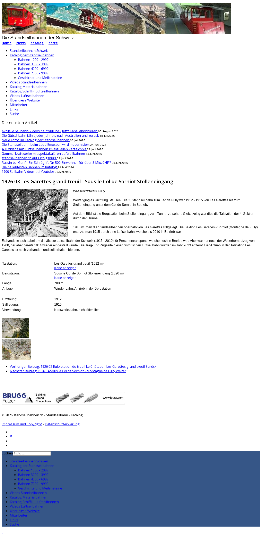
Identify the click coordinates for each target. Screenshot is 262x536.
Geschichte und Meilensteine (40, 77)
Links (14, 109)
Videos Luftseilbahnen (27, 95)
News (21, 43)
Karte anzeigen (65, 268)
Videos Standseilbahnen (28, 82)
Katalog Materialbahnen (28, 86)
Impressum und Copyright (22, 424)
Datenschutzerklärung (62, 424)
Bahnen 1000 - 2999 (33, 59)
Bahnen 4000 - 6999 (33, 68)
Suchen (7, 453)
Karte (53, 43)
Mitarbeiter (18, 104)
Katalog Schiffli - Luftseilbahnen (34, 91)
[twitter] (11, 436)
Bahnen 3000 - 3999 (33, 64)
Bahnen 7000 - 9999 (33, 73)
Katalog (37, 43)
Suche (14, 114)
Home (6, 43)
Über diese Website (25, 100)
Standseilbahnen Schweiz (29, 50)
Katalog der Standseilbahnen (32, 55)
